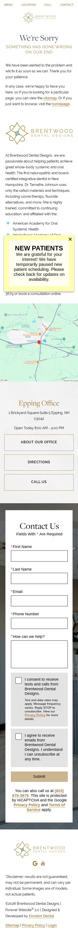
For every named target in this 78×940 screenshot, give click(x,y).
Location (28, 4)
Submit (39, 776)
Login (52, 925)
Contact (67, 4)
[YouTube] (43, 862)
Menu (8, 4)
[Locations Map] (39, 342)
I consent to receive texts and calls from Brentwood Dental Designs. (43, 699)
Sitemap (12, 925)
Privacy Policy (35, 715)
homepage (61, 104)
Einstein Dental (41, 916)
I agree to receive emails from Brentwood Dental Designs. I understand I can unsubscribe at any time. (44, 747)
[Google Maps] (35, 862)
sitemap (50, 98)
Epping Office (39, 403)
